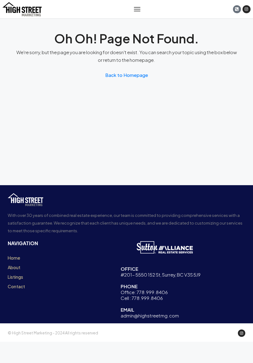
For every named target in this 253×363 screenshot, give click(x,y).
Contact (16, 286)
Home (14, 258)
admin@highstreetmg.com (150, 315)
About (14, 267)
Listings (15, 277)
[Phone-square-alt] (237, 9)
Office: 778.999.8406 (144, 292)
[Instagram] (247, 9)
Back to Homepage (126, 75)
